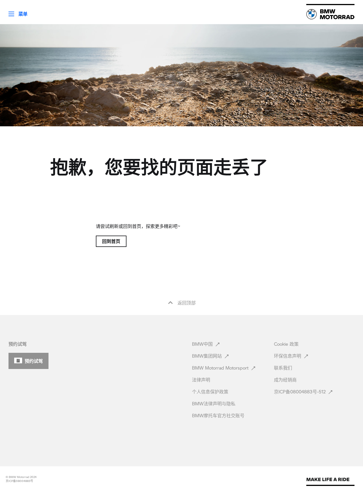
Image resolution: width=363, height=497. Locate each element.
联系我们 (284, 367)
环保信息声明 (288, 356)
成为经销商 (286, 379)
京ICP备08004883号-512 (300, 391)
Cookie (286, 344)
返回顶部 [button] (186, 303)
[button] (14, 12)
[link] (330, 14)
